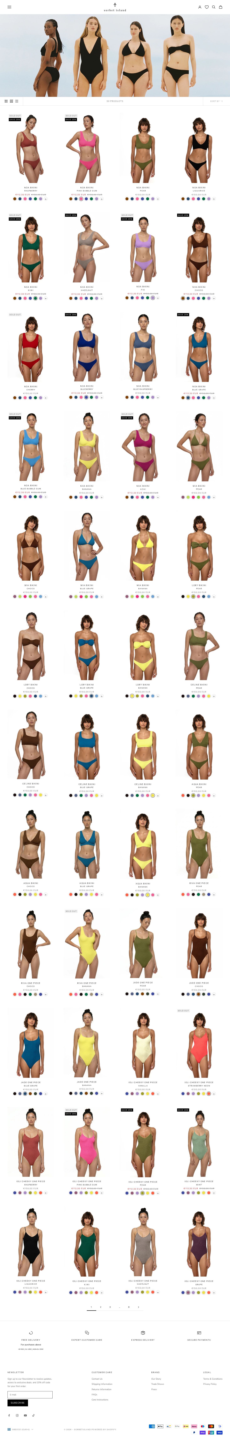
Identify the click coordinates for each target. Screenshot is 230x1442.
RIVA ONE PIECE (199, 884)
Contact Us (97, 1378)
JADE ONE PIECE (143, 984)
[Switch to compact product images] (16, 101)
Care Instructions (100, 1399)
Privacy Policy (210, 1384)
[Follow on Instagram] (17, 1415)
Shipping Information (102, 1384)
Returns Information (101, 1389)
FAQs (94, 1394)
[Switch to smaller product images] (11, 101)
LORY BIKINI (199, 587)
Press (154, 1389)
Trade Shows (157, 1384)
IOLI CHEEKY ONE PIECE (143, 1084)
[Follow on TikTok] (33, 1415)
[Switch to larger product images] (6, 101)
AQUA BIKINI (199, 785)
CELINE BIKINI (199, 686)
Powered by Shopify (104, 1429)
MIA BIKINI (199, 487)
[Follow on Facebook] (9, 1415)
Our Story (156, 1378)
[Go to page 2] (138, 1307)
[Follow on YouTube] (25, 1415)
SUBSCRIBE (18, 1402)
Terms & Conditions (212, 1378)
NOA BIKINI (31, 189)
